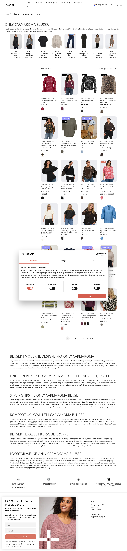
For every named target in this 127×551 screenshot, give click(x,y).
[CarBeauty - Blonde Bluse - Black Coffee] (82, 238)
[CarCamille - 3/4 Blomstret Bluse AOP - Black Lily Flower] (42, 155)
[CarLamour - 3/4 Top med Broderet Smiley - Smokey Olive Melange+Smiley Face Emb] (62, 152)
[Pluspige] (10, 4)
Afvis (63, 297)
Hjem (7, 14)
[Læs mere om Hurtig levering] (18, 479)
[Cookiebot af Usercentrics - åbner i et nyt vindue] (97, 254)
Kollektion (16, 14)
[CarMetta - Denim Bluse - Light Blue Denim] (82, 152)
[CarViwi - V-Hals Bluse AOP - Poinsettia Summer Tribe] (101, 198)
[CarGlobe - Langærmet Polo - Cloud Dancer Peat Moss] (42, 327)
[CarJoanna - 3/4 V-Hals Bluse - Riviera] (101, 238)
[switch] (52, 288)
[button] (121, 4)
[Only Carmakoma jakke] (97, 41)
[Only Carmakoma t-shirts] (43, 41)
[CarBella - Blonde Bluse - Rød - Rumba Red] (42, 108)
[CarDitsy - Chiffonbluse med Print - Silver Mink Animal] (101, 111)
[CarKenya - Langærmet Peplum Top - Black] (42, 198)
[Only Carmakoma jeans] (70, 41)
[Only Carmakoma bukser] (84, 41)
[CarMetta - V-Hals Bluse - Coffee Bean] (101, 155)
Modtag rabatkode (21, 537)
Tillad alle (92, 297)
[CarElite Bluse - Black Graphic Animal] (101, 325)
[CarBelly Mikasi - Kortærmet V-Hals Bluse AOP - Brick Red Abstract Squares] (62, 328)
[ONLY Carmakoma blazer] (57, 41)
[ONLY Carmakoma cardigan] (29, 41)
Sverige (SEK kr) (101, 5)
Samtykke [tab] (33, 261)
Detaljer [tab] (63, 261)
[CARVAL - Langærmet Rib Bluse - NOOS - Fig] (82, 324)
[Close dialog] (74, 499)
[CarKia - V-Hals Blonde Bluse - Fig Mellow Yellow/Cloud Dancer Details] (62, 108)
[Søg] (112, 4)
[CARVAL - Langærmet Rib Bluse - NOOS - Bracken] (85, 324)
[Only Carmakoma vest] (16, 41)
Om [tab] (93, 261)
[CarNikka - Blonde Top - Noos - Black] (82, 111)
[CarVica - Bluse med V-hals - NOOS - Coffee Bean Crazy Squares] (82, 198)
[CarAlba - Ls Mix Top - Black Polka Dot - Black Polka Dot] (62, 198)
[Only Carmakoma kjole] (111, 41)
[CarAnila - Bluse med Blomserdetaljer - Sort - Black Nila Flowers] (62, 238)
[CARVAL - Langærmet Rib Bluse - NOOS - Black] (88, 324)
